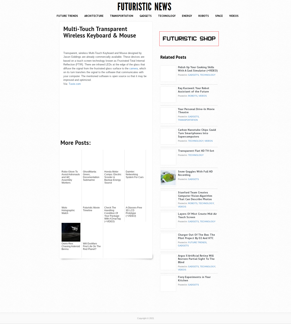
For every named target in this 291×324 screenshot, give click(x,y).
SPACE (219, 16)
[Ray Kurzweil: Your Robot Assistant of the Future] (168, 101)
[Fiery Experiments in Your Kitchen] (168, 289)
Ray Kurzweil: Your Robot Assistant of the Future (193, 89)
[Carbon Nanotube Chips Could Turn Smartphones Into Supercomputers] (168, 142)
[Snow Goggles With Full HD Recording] (168, 184)
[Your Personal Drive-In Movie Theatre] (168, 122)
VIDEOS (234, 16)
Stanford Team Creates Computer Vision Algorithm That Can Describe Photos (195, 196)
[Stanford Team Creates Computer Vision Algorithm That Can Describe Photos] (168, 205)
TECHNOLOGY (167, 16)
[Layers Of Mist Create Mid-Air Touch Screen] (168, 226)
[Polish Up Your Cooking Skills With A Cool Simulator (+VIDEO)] (168, 80)
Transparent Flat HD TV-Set (196, 151)
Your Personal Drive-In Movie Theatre (196, 110)
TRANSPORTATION (121, 16)
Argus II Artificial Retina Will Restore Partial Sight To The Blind (196, 259)
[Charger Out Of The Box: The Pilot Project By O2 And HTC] (168, 247)
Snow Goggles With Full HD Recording (195, 173)
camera (133, 68)
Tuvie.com (75, 83)
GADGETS (146, 16)
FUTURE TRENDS (67, 16)
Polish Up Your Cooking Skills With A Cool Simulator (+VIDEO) (198, 68)
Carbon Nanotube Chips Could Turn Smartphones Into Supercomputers (197, 133)
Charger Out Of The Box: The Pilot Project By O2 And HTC (196, 236)
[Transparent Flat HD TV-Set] (168, 163)
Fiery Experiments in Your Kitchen (194, 278)
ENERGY (187, 16)
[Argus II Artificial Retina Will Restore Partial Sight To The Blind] (168, 268)
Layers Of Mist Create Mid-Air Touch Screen (197, 215)
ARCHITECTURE (94, 16)
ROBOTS (203, 16)
